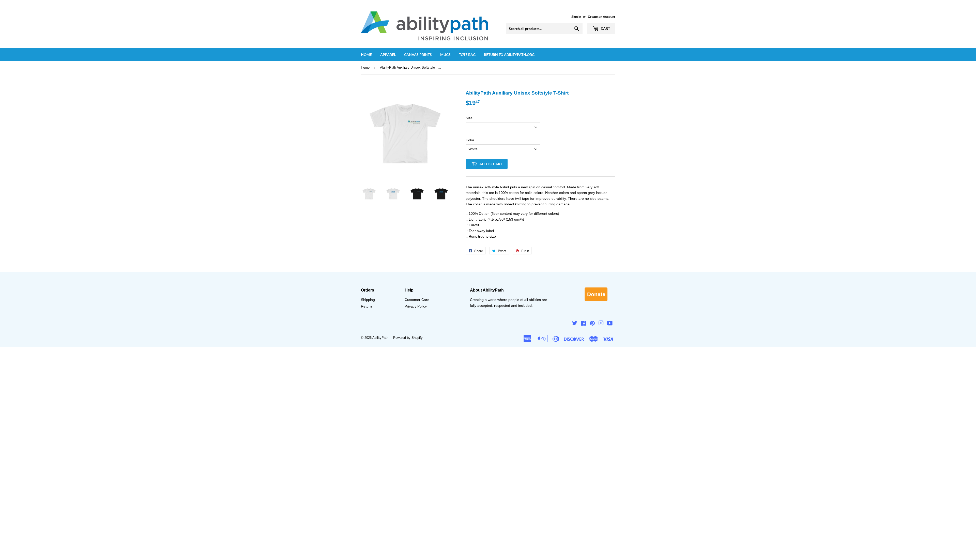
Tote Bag (467, 54)
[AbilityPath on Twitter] (574, 324)
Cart (605, 28)
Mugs (445, 54)
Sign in (576, 17)
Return (366, 306)
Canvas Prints (418, 54)
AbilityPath (380, 338)
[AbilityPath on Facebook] (583, 324)
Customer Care (417, 300)
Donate (596, 294)
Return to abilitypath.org (509, 54)
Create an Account (601, 17)
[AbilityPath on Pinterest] (592, 324)
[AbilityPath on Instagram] (601, 324)
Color (470, 140)
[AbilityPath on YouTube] (610, 324)
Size (469, 118)
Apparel (388, 54)
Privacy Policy (416, 306)
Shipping (368, 300)
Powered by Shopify (408, 338)
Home (366, 54)
